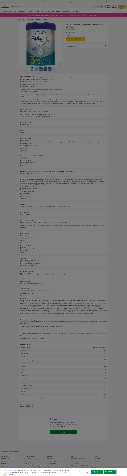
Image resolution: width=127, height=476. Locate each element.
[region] (63, 472)
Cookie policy (9, 474)
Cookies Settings (84, 472)
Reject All (96, 472)
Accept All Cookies (110, 472)
